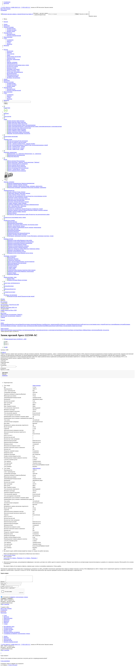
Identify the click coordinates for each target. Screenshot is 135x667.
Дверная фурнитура (12, 63)
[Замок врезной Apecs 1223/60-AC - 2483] (15, 339)
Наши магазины (8, 37)
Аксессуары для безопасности (15, 72)
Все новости (4, 301)
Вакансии (9, 44)
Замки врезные (37, 385)
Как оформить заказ (9, 626)
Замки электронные (93, 330)
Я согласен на (15, 597)
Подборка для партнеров (13, 77)
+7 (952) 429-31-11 (25, 7)
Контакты (6, 45)
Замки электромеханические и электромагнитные (45, 330)
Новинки (9, 52)
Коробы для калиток (103, 330)
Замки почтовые (74, 330)
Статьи (9, 42)
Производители (8, 32)
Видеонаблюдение (12, 73)
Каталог (6, 21)
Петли (8, 60)
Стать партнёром (5, 661)
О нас (5, 38)
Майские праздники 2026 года (9, 307)
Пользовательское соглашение (12, 632)
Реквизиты (7, 619)
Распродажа (10, 51)
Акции (5, 24)
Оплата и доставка (9, 27)
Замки (8, 55)
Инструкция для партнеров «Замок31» (11, 316)
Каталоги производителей (14, 35)
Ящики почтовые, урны (13, 70)
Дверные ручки (11, 58)
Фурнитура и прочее (12, 66)
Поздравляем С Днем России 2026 (10, 304)
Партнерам (7, 25)
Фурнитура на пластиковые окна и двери (18, 65)
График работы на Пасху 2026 (9, 310)
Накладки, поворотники (13, 59)
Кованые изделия (11, 68)
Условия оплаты (11, 28)
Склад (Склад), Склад (9, 555)
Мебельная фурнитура (13, 75)
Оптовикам (4, 10)
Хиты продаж (10, 53)
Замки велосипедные (64, 330)
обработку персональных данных (19, 597)
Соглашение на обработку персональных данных (17, 633)
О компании (10, 39)
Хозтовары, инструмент (13, 69)
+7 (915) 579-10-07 (12, 665)
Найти (5, 103)
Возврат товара (11, 31)
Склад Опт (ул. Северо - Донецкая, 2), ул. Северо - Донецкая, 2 (20, 558)
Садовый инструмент (12, 76)
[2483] (6, 347)
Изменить (5, 375)
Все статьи (3, 313)
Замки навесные (5, 330)
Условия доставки (11, 30)
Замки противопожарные (25, 330)
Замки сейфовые (83, 330)
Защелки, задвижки (12, 62)
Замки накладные (14, 330)
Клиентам (3, 611)
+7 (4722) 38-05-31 (5, 7)
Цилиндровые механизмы (14, 56)
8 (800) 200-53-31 (15, 7)
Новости (9, 41)
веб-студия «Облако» (6, 608)
